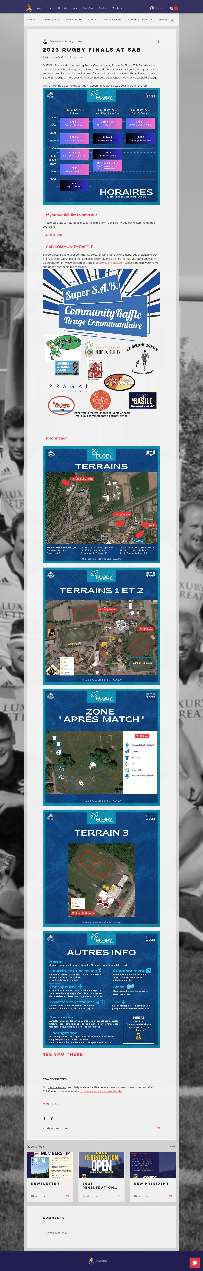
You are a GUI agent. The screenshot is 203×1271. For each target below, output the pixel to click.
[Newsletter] (50, 1165)
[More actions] (158, 41)
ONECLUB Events (112, 19)
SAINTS (92, 19)
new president (151, 1184)
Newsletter (45, 1184)
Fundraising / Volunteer (140, 19)
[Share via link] (52, 1118)
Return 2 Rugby (74, 19)
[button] (176, 7)
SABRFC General (51, 19)
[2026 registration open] (101, 1165)
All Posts (31, 19)
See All (172, 1146)
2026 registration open (98, 1185)
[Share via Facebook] (44, 1118)
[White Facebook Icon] (166, 8)
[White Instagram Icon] (172, 8)
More (161, 19)
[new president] (153, 1165)
